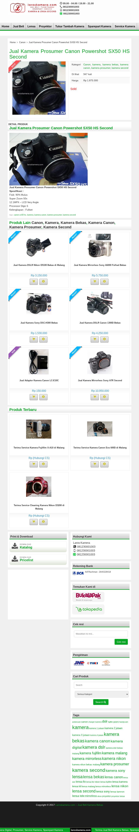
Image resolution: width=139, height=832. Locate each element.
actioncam (76, 722)
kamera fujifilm (91, 753)
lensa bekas (93, 777)
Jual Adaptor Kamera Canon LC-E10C (39, 380)
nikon (99, 796)
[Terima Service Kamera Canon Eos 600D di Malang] (99, 429)
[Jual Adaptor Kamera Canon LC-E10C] (39, 361)
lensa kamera (119, 781)
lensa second (84, 791)
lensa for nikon (93, 782)
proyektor (106, 796)
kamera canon (40, 215)
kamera (96, 64)
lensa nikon (120, 786)
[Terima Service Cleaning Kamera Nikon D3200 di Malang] (38, 486)
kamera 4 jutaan (96, 735)
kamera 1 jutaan (96, 728)
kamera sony (115, 770)
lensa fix (81, 781)
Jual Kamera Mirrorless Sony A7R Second (100, 380)
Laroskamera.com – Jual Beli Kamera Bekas (79, 804)
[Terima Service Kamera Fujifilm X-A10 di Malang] (38, 429)
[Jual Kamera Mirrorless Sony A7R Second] (99, 361)
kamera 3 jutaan (81, 735)
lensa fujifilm (106, 782)
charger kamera (95, 722)
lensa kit (76, 786)
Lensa (31, 26)
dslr (104, 721)
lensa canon (114, 777)
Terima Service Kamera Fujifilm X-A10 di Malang (39, 447)
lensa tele (78, 796)
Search (99, 702)
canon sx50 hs (20, 215)
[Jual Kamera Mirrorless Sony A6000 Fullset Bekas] (100, 246)
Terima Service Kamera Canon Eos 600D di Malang (100, 447)
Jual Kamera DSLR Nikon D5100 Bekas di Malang (39, 265)
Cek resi (121, 641)
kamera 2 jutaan (113, 728)
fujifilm (110, 722)
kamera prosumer (100, 68)
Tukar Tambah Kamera (69, 26)
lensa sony (103, 791)
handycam (123, 722)
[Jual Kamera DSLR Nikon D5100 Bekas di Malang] (38, 246)
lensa (77, 776)
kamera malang (114, 753)
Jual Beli (18, 26)
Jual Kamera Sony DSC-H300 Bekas (39, 323)
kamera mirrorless (87, 759)
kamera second (120, 68)
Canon (22, 42)
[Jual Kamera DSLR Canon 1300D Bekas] (99, 304)
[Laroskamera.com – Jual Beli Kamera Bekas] (33, 7)
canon (84, 721)
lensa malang (88, 786)
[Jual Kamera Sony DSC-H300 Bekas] (38, 304)
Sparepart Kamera (99, 26)
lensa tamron (117, 791)
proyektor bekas (118, 796)
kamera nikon (114, 758)
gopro (116, 722)
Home (5, 26)
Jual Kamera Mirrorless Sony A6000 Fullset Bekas (100, 265)
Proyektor (45, 26)
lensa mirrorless (103, 786)
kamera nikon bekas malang (86, 764)
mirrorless (91, 795)
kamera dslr (93, 747)
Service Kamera (125, 26)
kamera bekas (110, 64)
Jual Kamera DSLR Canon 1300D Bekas (100, 323)
